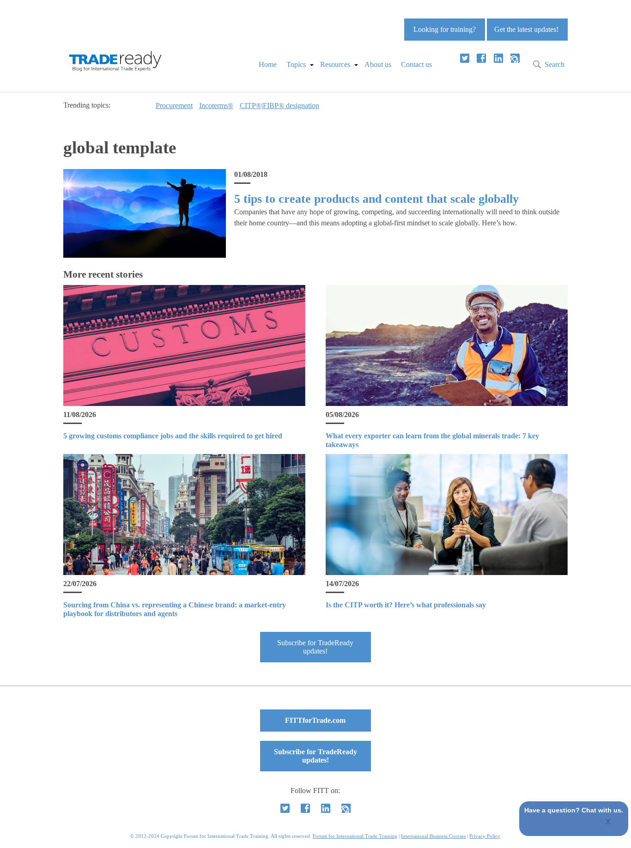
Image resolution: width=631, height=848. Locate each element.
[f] (481, 58)
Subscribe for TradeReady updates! (315, 647)
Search (554, 64)
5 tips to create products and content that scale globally (376, 199)
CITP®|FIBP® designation (279, 105)
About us (377, 64)
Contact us (416, 64)
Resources (335, 64)
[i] (515, 58)
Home (268, 64)
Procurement (174, 105)
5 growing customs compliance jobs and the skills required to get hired (172, 436)
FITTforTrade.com (315, 720)
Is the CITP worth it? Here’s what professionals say (406, 605)
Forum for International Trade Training (355, 836)
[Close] (608, 822)
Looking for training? (444, 29)
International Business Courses (433, 836)
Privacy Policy (484, 836)
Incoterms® (216, 105)
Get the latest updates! (526, 29)
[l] (498, 58)
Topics (296, 64)
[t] (464, 58)
